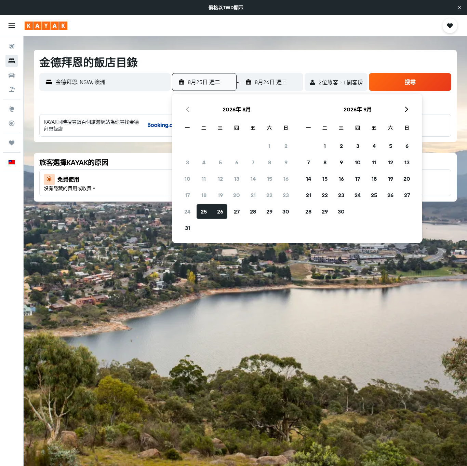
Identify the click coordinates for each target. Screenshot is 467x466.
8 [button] (269, 162)
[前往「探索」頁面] (12, 109)
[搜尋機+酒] (12, 89)
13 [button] (236, 178)
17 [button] (187, 195)
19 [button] (220, 195)
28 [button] (253, 211)
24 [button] (187, 211)
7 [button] (253, 162)
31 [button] (187, 227)
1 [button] (269, 145)
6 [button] (236, 162)
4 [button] (203, 162)
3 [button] (187, 162)
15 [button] (269, 178)
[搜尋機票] (12, 46)
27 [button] (237, 211)
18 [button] (203, 195)
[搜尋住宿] (12, 61)
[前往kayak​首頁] (46, 26)
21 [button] (253, 195)
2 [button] (286, 145)
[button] (459, 7)
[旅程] (12, 143)
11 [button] (204, 178)
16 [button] (286, 178)
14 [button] (253, 178)
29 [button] (269, 211)
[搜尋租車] (12, 75)
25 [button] (204, 211)
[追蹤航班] (12, 123)
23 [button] (286, 195)
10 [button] (187, 178)
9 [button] (286, 162)
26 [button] (220, 211)
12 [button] (220, 178)
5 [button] (220, 162)
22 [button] (269, 195)
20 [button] (236, 195)
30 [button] (285, 211)
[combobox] (111, 82)
